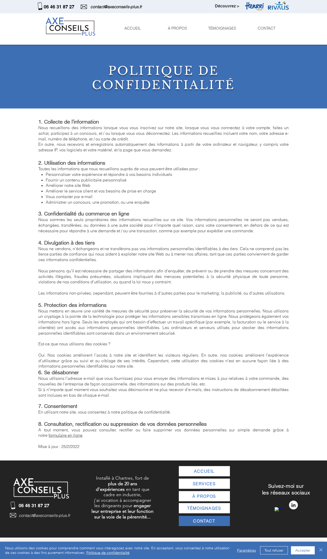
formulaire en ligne (66, 435)
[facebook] (279, 511)
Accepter (302, 550)
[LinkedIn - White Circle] (293, 505)
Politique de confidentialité (108, 552)
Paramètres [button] (246, 550)
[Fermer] (321, 550)
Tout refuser (274, 550)
